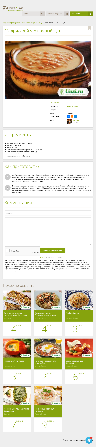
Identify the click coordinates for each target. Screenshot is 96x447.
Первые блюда (73, 106)
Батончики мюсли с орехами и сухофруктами (15, 314)
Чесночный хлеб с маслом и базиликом (16, 410)
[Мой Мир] (75, 116)
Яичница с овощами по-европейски (46, 362)
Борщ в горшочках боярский (74, 362)
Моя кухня (76, 14)
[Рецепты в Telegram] (88, 439)
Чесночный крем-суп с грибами (45, 410)
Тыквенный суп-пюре (14, 361)
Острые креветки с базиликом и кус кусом (45, 314)
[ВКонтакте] (68, 116)
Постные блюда (72, 318)
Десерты (7, 318)
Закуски (7, 414)
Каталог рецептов (55, 14)
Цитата (89, 258)
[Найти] (42, 13)
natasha (76, 120)
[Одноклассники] (72, 116)
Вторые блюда (40, 318)
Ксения (42, 258)
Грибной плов (72, 313)
